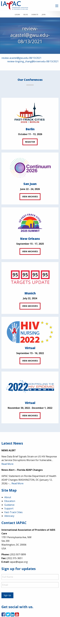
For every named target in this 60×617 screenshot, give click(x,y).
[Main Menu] (56, 6)
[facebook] (3, 615)
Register (30, 141)
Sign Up (7, 595)
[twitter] (8, 615)
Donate (34, 14)
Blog (25, 14)
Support (8, 508)
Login (17, 14)
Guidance (9, 504)
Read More (7, 464)
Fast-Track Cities (13, 512)
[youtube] (17, 615)
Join (43, 14)
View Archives (30, 196)
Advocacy (9, 515)
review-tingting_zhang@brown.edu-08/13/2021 (33, 61)
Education (9, 501)
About (7, 497)
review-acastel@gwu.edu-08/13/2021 (21, 58)
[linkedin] (12, 615)
